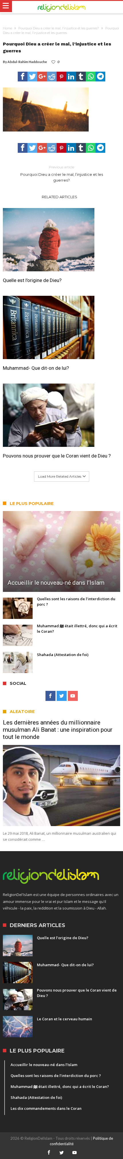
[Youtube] (73, 696)
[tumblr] (81, 76)
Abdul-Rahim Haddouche (27, 62)
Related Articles (59, 197)
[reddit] (52, 76)
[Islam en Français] (61, 7)
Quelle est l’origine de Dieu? (32, 280)
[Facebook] (50, 696)
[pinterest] (61, 76)
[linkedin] (71, 76)
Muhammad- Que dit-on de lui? (36, 368)
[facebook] (22, 76)
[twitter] (32, 76)
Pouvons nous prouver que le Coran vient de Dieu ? (57, 456)
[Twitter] (62, 696)
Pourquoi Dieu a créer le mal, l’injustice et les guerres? (61, 173)
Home (7, 28)
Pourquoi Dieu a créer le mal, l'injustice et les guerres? (58, 28)
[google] (42, 76)
